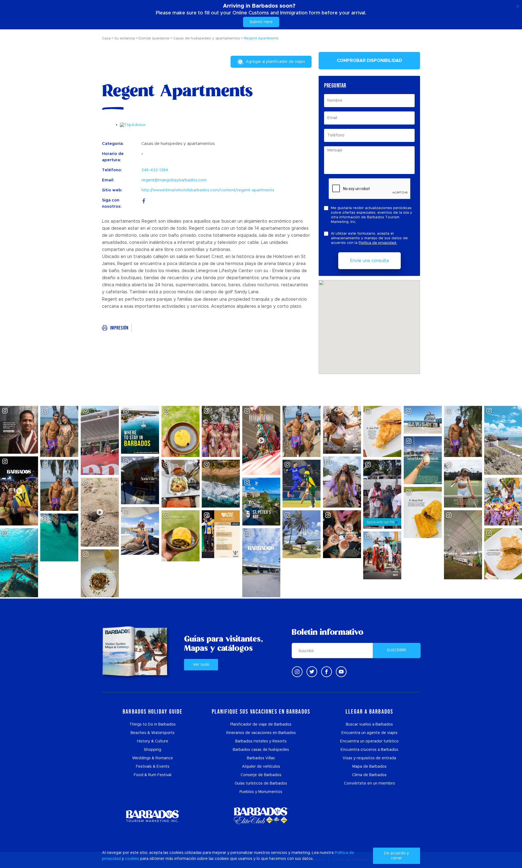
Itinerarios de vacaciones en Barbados (261, 733)
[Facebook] (143, 200)
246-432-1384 (154, 170)
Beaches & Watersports (152, 733)
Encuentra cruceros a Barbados (369, 750)
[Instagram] (297, 671)
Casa (106, 38)
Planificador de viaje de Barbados (260, 724)
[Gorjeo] (311, 671)
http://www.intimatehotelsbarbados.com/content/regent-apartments (207, 190)
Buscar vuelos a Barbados (369, 724)
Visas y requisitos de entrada (369, 758)
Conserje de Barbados (261, 775)
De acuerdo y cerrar (396, 855)
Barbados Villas (261, 758)
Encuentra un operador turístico (369, 741)
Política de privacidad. (378, 243)
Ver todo (201, 665)
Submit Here (261, 22)
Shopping (152, 750)
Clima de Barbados (369, 775)
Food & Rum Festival (152, 775)
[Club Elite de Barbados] (261, 816)
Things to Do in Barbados (152, 724)
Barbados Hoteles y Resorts (261, 741)
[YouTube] (341, 671)
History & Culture (152, 741)
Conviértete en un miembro (369, 783)
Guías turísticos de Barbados (261, 783)
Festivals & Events (152, 767)
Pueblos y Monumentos (261, 792)
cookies (132, 859)
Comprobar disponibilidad (369, 60)
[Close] (518, 5)
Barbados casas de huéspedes (261, 750)
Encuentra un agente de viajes (369, 733)
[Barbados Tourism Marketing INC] (152, 816)
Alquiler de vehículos (261, 767)
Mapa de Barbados (369, 767)
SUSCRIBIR (396, 650)
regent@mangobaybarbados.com (174, 180)
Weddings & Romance (152, 758)
